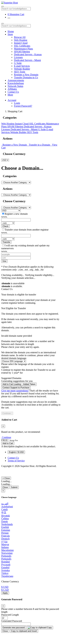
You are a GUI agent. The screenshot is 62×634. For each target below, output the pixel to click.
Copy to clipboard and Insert (24, 631)
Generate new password (14, 627)
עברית (4, 541)
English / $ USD (16, 452)
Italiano (5, 547)
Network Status (15, 86)
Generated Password (11, 621)
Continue (7, 413)
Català (4, 509)
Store (10, 34)
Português (6, 556)
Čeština (5, 518)
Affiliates (12, 89)
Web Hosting (20, 40)
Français (5, 535)
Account (12, 100)
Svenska (5, 570)
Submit (14, 487)
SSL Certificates (22, 45)
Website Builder (22, 68)
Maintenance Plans (23, 48)
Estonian (5, 530)
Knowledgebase (16, 83)
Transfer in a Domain (39, 144)
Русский (5, 564)
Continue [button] (6, 437)
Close (5, 487)
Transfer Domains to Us (26, 77)
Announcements (16, 80)
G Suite (18, 63)
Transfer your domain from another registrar (26, 229)
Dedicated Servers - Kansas (28, 54)
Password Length (10, 614)
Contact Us (13, 91)
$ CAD (5, 589)
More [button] (10, 94)
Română (5, 561)
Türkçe (4, 573)
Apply (5, 593)
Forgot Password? (23, 106)
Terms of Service (16, 460)
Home (11, 31)
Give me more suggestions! (15, 390)
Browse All (19, 37)
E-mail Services (22, 66)
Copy (49, 627)
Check (5, 226)
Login (17, 103)
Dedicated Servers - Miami (27, 60)
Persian (5, 533)
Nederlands (7, 524)
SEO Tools (19, 71)
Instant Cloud (21, 43)
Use (4, 261)
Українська (7, 576)
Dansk (4, 521)
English (5, 527)
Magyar (5, 544)
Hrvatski (5, 515)
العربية (4, 503)
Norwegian (7, 553)
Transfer (6, 242)
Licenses (18, 57)
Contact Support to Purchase (16, 387)
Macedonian (7, 550)
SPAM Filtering (22, 51)
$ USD (4, 587)
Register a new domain (16, 213)
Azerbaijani (7, 506)
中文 (3, 512)
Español (5, 567)
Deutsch (5, 538)
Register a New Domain (26, 74)
